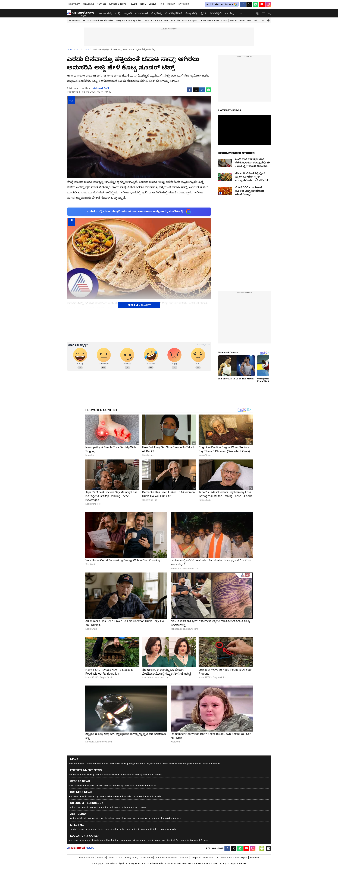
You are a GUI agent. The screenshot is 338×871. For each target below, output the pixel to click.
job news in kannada (79, 840)
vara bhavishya (123, 818)
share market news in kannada (114, 796)
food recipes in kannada (111, 829)
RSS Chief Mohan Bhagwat (184, 20)
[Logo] (82, 13)
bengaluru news (137, 763)
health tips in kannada (137, 829)
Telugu (133, 3)
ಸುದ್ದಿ (117, 13)
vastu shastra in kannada (146, 818)
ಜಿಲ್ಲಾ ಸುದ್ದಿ (191, 13)
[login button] (258, 13)
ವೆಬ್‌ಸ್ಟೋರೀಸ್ (173, 13)
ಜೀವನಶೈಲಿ (215, 13)
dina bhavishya (106, 818)
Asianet (80, 848)
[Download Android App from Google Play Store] (262, 848)
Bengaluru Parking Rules (129, 20)
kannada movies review (107, 774)
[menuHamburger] (263, 13)
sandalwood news (131, 774)
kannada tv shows (152, 774)
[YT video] (262, 4)
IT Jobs (204, 840)
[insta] (268, 4)
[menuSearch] (269, 13)
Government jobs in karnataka (149, 840)
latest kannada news (97, 763)
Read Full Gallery (139, 305)
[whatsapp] (255, 4)
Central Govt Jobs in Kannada (183, 840)
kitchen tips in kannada (163, 829)
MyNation (183, 3)
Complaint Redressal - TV (204, 857)
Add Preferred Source (219, 4)
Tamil (143, 3)
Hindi (161, 3)
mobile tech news (110, 807)
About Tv (101, 857)
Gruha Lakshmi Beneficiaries (98, 20)
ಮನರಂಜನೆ (141, 13)
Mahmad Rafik (101, 88)
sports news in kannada (81, 785)
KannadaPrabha (117, 3)
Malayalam (74, 3)
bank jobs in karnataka (119, 840)
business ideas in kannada (147, 796)
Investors (254, 857)
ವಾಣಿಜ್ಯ (229, 13)
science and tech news (134, 807)
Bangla (152, 3)
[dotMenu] (240, 13)
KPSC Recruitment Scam (214, 20)
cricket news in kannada (109, 785)
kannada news (76, 763)
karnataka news (118, 763)
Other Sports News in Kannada (140, 785)
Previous (263, 20)
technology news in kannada (84, 807)
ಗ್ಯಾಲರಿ (128, 13)
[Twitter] (249, 4)
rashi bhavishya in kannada (83, 818)
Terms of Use (115, 857)
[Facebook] (243, 4)
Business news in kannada (82, 796)
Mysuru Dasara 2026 (240, 20)
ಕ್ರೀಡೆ (203, 13)
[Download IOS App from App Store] (268, 848)
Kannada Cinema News (81, 774)
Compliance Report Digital (234, 857)
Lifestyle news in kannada (82, 829)
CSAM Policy (146, 857)
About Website (87, 857)
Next (268, 20)
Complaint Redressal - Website (172, 857)
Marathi (171, 3)
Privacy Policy (131, 857)
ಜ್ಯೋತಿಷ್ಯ (156, 13)
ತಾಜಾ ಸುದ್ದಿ (105, 13)
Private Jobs (98, 840)
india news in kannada (174, 763)
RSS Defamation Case (156, 20)
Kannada (101, 3)
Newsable (88, 3)
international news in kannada (204, 763)
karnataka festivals (171, 818)
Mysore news (154, 763)
